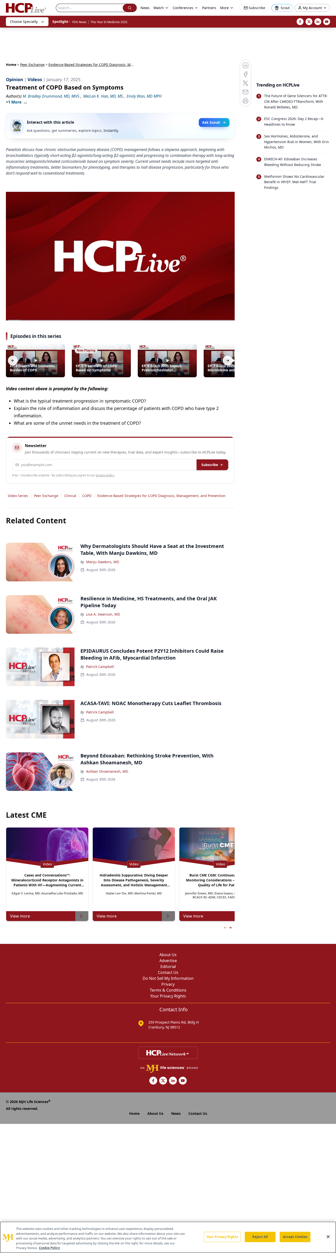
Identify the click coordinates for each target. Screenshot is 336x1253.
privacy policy (105, 475)
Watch (158, 7)
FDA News (79, 22)
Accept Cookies (295, 1237)
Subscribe (209, 464)
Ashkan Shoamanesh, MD (107, 771)
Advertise (168, 960)
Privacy (168, 984)
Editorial (168, 966)
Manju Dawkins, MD (102, 561)
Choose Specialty (24, 21)
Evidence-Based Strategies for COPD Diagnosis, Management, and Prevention (161, 495)
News (145, 7)
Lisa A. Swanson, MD (103, 614)
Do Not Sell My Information (168, 978)
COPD (87, 495)
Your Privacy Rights (168, 996)
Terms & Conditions (168, 990)
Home (11, 64)
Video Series (18, 495)
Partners (209, 7)
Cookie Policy (49, 1248)
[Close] (328, 1236)
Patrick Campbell (100, 666)
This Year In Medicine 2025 (109, 22)
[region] (168, 1237)
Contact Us (168, 972)
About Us (168, 954)
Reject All (260, 1237)
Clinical (70, 495)
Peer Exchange (32, 64)
